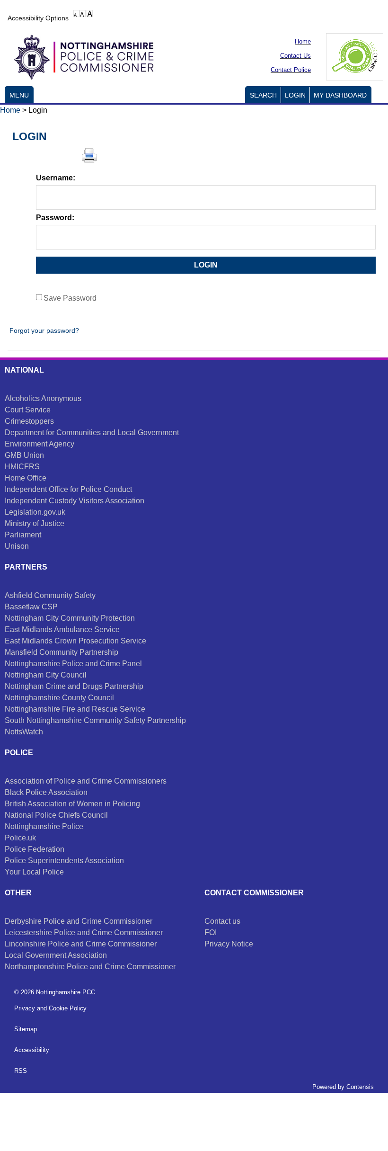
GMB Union (24, 455)
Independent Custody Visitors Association (74, 501)
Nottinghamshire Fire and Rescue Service (75, 709)
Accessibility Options (38, 18)
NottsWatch (24, 732)
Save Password (70, 298)
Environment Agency (39, 444)
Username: (55, 178)
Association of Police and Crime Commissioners (86, 781)
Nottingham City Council (46, 675)
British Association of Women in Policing (72, 804)
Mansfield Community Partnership (61, 652)
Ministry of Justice (34, 523)
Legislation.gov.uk (35, 512)
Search (263, 95)
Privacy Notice (228, 944)
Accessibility (31, 1049)
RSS (20, 1070)
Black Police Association (46, 792)
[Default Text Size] (76, 13)
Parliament (23, 535)
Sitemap (25, 1029)
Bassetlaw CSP (31, 607)
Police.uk (20, 838)
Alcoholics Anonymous (43, 398)
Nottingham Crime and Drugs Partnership (74, 686)
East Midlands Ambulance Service (62, 629)
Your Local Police (34, 872)
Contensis (360, 1086)
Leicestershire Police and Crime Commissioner (84, 932)
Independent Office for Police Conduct (68, 489)
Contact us (222, 921)
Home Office (25, 478)
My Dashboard (340, 95)
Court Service (28, 410)
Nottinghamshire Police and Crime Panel (73, 664)
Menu (19, 95)
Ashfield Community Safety (50, 595)
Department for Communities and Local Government (92, 432)
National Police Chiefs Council (56, 815)
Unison (17, 546)
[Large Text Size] (82, 13)
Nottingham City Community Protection (70, 618)
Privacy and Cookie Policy (50, 1008)
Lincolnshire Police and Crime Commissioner (81, 944)
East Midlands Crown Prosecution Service (75, 641)
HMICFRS (22, 467)
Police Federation (34, 849)
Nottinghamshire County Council (59, 698)
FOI (210, 932)
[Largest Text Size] (90, 13)
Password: (55, 218)
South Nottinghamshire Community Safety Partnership (95, 720)
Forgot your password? (43, 330)
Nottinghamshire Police (44, 826)
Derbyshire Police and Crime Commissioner (78, 921)
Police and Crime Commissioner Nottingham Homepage (80, 55)
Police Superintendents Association (64, 861)
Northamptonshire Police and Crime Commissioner (90, 967)
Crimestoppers (29, 421)
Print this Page (89, 155)
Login (295, 95)
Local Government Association (56, 955)
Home (10, 110)
